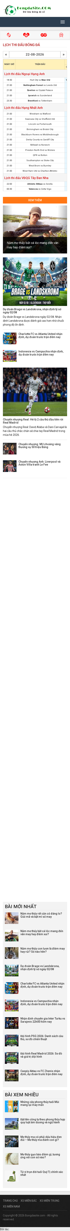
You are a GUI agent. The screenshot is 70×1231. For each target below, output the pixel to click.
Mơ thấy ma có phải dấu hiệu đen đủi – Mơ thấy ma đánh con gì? (41, 1138)
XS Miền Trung (49, 1200)
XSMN (44, 35)
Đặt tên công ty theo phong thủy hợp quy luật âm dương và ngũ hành (42, 1121)
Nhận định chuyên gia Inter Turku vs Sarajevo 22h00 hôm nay (42, 1020)
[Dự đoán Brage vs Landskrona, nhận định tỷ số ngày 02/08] (35, 281)
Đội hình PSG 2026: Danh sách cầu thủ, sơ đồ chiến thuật (41, 1037)
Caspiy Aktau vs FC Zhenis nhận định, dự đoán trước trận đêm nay (41, 1072)
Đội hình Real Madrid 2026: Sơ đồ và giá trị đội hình (41, 1055)
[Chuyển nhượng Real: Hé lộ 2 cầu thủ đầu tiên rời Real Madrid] (35, 392)
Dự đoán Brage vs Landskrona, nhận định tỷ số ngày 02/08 (32, 311)
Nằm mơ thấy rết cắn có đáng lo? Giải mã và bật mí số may (41, 915)
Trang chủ (10, 1200)
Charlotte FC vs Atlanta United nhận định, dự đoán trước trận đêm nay (40, 335)
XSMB (9, 35)
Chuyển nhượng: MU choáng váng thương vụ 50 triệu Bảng (39, 446)
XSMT (26, 35)
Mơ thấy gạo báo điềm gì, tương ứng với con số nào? (40, 1156)
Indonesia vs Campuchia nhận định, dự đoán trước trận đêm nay (40, 353)
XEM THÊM (35, 200)
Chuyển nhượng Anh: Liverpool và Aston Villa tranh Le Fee (39, 463)
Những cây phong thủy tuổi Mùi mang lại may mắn (39, 1103)
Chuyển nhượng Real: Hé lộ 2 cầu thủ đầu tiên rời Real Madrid (33, 421)
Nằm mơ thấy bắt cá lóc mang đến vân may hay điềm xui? (41, 933)
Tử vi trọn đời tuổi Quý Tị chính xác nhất (41, 1173)
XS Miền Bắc (29, 1200)
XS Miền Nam (11, 1206)
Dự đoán (61, 35)
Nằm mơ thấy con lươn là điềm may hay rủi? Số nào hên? (42, 950)
